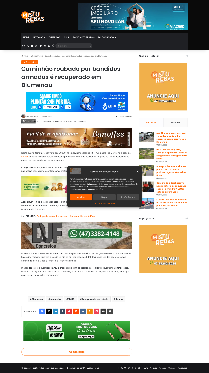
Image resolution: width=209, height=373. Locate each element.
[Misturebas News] (32, 17)
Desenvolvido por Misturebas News (83, 368)
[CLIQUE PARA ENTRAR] (76, 331)
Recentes (175, 122)
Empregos (54, 37)
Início (25, 56)
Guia (66, 37)
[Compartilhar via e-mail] (103, 311)
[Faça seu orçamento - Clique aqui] (76, 235)
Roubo (119, 299)
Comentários (76, 351)
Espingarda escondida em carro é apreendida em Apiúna (66, 216)
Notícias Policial (36, 56)
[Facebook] (42, 311)
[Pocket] (96, 311)
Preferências (128, 197)
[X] (49, 311)
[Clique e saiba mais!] (77, 101)
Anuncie (162, 368)
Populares (151, 122)
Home (26, 37)
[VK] (83, 311)
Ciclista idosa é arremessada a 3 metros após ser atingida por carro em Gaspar (171, 202)
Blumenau (37, 299)
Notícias (38, 37)
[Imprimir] (110, 311)
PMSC (71, 299)
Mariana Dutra (32, 116)
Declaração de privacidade (104, 203)
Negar (104, 197)
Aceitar (81, 197)
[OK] (90, 311)
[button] (137, 171)
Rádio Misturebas (83, 37)
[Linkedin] (55, 311)
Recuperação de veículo (95, 299)
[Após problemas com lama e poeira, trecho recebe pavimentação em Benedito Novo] (146, 170)
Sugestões (182, 368)
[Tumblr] (62, 311)
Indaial (24, 156)
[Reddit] (76, 311)
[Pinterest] (69, 311)
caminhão (55, 299)
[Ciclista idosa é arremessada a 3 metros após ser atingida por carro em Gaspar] (146, 203)
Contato (171, 368)
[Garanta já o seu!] (76, 137)
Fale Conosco (106, 37)
